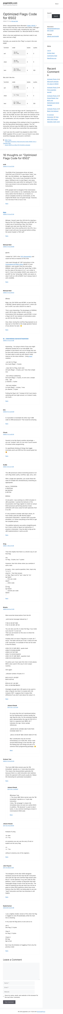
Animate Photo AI (52, 79)
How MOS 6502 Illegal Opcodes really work (53, 119)
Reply (6, 203)
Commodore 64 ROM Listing (14, 264)
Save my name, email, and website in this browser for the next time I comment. (21, 996)
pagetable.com (10, 3)
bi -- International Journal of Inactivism (16, 338)
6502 (6, 140)
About (56, 3)
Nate (4, 212)
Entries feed (51, 53)
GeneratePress (41, 1011)
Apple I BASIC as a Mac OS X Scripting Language (17, 145)
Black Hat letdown (52, 111)
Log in (49, 50)
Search (49, 13)
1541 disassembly (25, 256)
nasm (30, 356)
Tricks (9, 140)
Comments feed (52, 56)
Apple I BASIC (31, 25)
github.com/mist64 (53, 36)
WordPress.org (51, 58)
